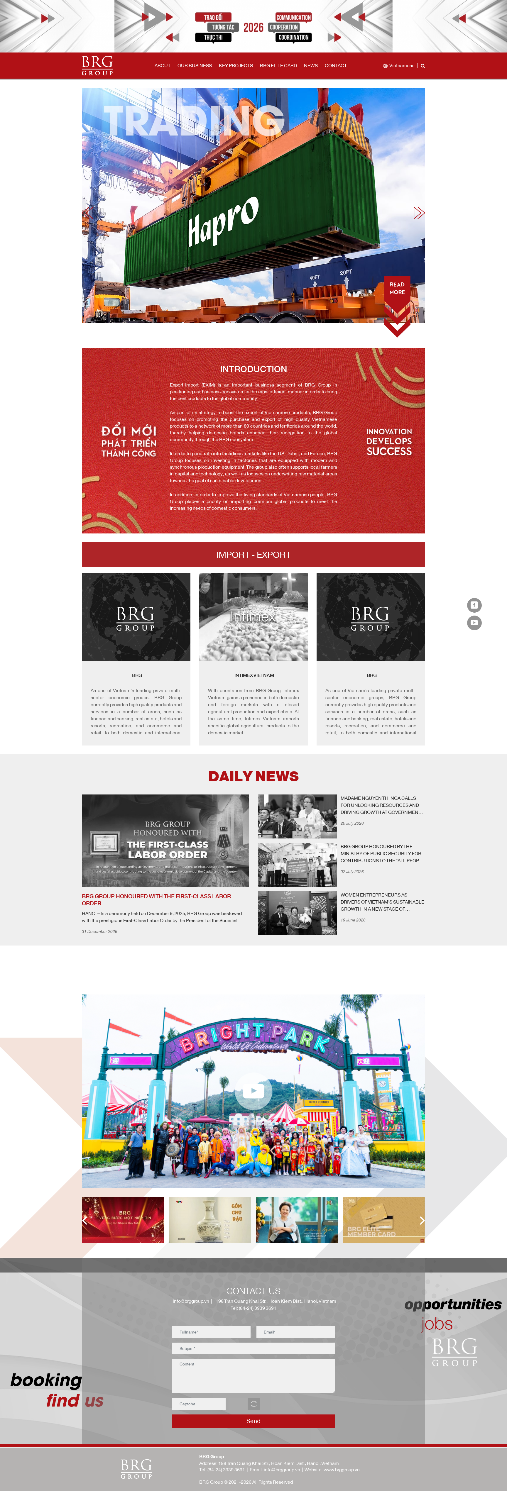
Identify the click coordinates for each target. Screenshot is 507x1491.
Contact (336, 65)
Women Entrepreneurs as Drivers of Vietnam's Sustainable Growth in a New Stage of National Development (382, 902)
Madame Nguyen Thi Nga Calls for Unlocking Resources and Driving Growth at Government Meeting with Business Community (381, 805)
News (311, 65)
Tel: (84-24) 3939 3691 (253, 1308)
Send (253, 1420)
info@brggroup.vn (190, 1301)
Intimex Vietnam (137, 675)
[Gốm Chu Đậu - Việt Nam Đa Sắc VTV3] (131, 1220)
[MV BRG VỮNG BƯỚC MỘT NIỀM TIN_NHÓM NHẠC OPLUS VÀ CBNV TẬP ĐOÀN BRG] (392, 1220)
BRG (254, 675)
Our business (195, 65)
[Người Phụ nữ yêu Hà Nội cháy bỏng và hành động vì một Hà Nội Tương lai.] (218, 1220)
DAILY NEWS (253, 776)
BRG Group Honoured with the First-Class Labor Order (156, 900)
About (162, 65)
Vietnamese (402, 65)
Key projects (236, 65)
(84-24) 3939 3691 (226, 1470)
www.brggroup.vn (342, 1470)
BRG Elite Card (278, 65)
